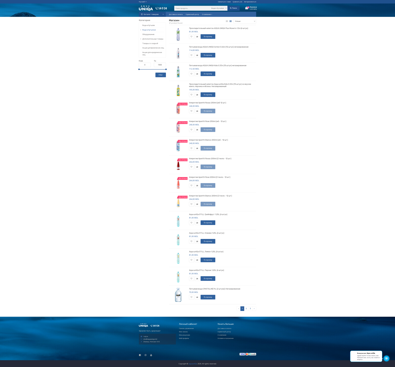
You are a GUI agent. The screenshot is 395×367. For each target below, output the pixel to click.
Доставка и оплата (176, 14)
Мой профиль (184, 338)
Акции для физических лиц (153, 48)
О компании (206, 14)
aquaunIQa (193, 364)
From (141, 61)
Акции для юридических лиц (152, 53)
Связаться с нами (224, 2)
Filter (161, 75)
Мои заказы (183, 332)
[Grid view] (227, 21)
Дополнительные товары (152, 39)
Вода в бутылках (149, 30)
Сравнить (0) (237, 2)
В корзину (208, 36)
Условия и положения (226, 338)
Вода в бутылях (148, 25)
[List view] (230, 21)
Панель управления (186, 328)
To (155, 61)
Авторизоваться (250, 2)
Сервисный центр (192, 14)
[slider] (139, 69)
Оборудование (148, 34)
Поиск (234, 8)
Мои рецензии (184, 335)
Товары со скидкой (150, 43)
